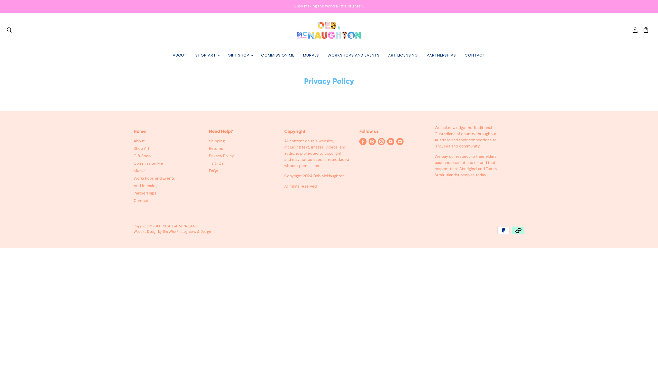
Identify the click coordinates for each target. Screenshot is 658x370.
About (180, 55)
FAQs (213, 170)
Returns (216, 148)
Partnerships (441, 55)
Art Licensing (403, 55)
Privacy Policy (221, 156)
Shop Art (206, 55)
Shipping (217, 141)
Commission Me (277, 55)
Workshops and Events (353, 55)
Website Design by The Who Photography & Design (172, 231)
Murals (311, 55)
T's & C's (216, 163)
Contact (475, 55)
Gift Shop (239, 55)
